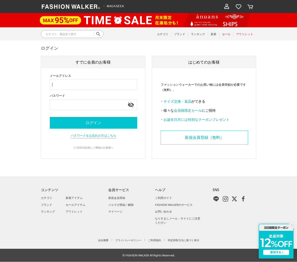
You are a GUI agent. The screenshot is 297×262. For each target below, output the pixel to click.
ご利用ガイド (163, 198)
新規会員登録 (116, 198)
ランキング (48, 211)
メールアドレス (60, 76)
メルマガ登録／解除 (121, 205)
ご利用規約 (154, 240)
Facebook (243, 199)
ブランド (46, 205)
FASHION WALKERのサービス (174, 205)
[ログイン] (227, 6)
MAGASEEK (115, 6)
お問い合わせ (163, 211)
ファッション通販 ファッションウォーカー (71, 6)
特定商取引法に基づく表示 (183, 240)
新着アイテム (74, 198)
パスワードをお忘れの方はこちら (93, 135)
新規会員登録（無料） (204, 137)
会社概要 (103, 240)
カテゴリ (46, 198)
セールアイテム (75, 205)
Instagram (225, 199)
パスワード (57, 95)
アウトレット (74, 211)
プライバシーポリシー (128, 240)
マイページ (115, 211)
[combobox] (93, 84)
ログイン (93, 122)
